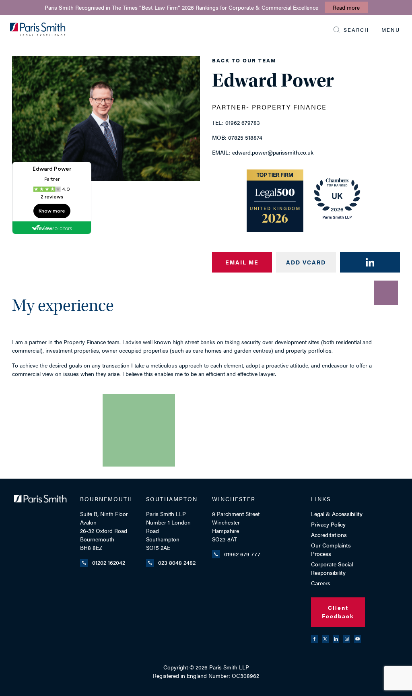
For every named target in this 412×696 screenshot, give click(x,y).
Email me (242, 262)
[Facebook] (314, 639)
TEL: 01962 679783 (236, 122)
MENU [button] (390, 29)
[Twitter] (325, 639)
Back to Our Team (244, 60)
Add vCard (306, 262)
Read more (346, 7)
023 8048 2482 (177, 562)
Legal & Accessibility (337, 514)
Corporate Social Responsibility (332, 568)
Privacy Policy (328, 524)
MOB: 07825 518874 (237, 137)
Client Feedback (338, 611)
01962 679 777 (242, 554)
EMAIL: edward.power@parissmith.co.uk (262, 152)
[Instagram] (346, 639)
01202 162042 (108, 562)
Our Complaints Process (331, 549)
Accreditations (329, 535)
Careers (320, 583)
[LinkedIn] (336, 639)
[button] (351, 30)
